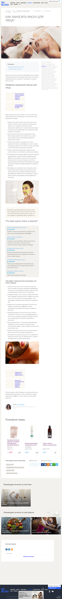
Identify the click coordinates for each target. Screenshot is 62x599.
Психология (36, 3)
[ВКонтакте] (9, 549)
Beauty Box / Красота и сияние (15, 271)
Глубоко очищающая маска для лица (16, 227)
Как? (11, 4)
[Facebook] (6, 549)
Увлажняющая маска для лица (15, 248)
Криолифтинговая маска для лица (16, 259)
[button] (7, 439)
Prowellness (43, 66)
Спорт (18, 3)
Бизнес (16, 4)
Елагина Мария (20, 404)
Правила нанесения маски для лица (16, 67)
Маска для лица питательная (14, 237)
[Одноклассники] (12, 549)
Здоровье (23, 3)
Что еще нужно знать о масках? (15, 69)
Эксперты (59, 596)
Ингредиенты (58, 597)
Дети (42, 3)
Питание (12, 3)
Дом (46, 3)
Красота (29, 3)
